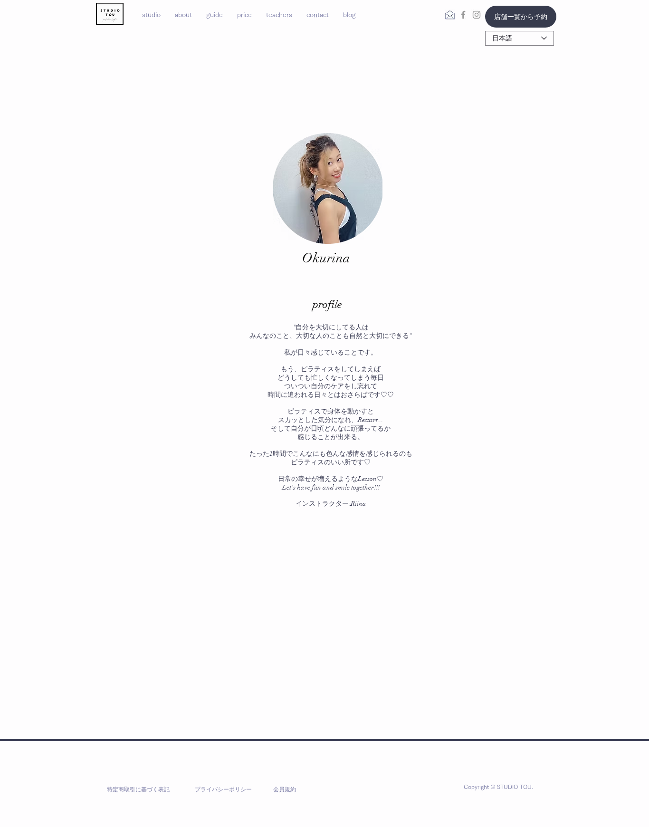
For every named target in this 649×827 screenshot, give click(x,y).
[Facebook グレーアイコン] (463, 15)
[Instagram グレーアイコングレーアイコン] (476, 15)
